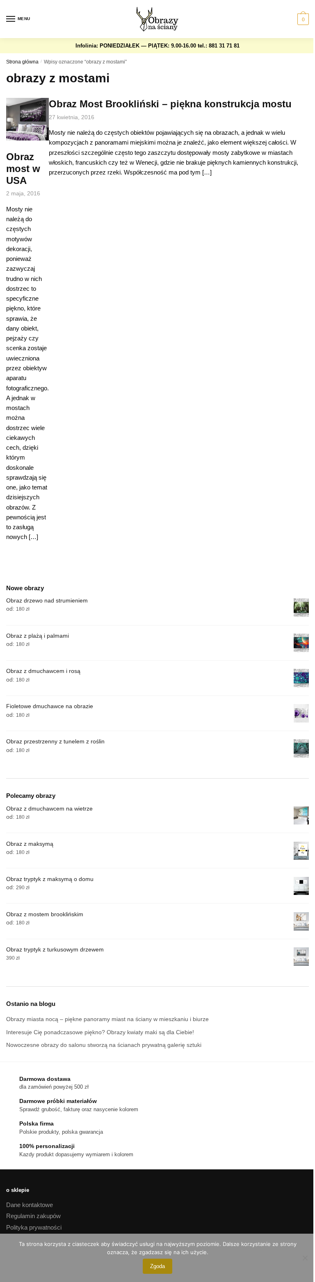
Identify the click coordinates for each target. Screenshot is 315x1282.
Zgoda (157, 1266)
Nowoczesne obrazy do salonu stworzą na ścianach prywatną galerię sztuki (103, 1045)
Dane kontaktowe (29, 1204)
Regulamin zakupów (33, 1215)
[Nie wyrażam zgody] (305, 1258)
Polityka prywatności (34, 1227)
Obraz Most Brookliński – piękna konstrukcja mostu (170, 103)
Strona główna (22, 62)
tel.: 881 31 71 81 (219, 46)
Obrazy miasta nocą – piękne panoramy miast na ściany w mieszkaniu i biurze (107, 1019)
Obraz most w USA (23, 168)
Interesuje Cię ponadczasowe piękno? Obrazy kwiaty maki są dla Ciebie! (100, 1032)
